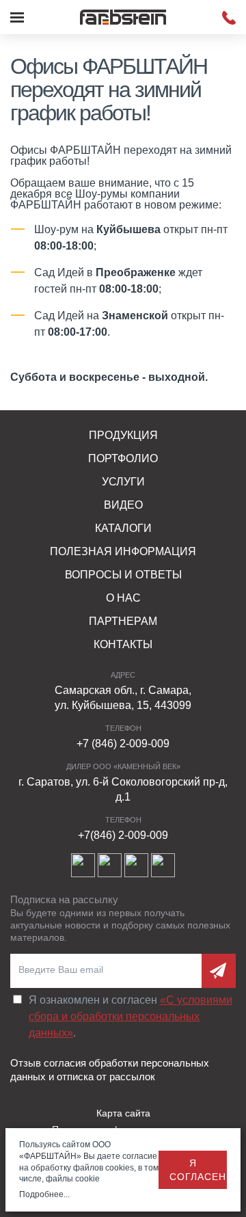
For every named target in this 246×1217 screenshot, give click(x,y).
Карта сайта (123, 1113)
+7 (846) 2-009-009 (123, 743)
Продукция (123, 435)
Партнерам (123, 621)
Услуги (123, 481)
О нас (123, 598)
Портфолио (123, 458)
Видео (123, 505)
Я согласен (197, 1170)
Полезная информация (123, 551)
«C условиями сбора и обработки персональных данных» (130, 1016)
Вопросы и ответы (123, 574)
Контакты (123, 644)
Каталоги (123, 528)
